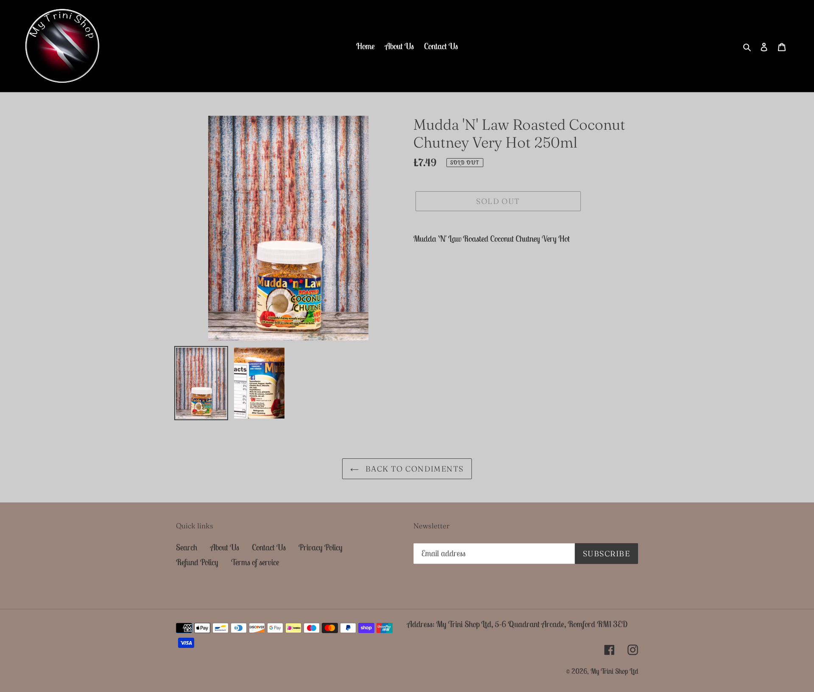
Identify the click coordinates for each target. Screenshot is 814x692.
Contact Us (269, 547)
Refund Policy (197, 562)
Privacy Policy (320, 547)
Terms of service (255, 562)
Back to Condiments (413, 469)
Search (187, 547)
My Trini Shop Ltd (614, 671)
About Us (224, 547)
